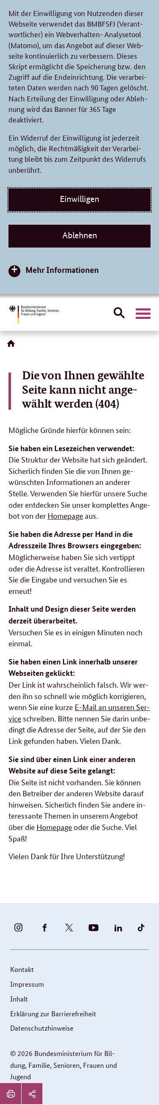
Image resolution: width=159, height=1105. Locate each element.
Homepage (65, 515)
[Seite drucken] (10, 1093)
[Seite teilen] (31, 1093)
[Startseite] (12, 346)
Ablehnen (79, 235)
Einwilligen (79, 199)
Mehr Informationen (62, 269)
